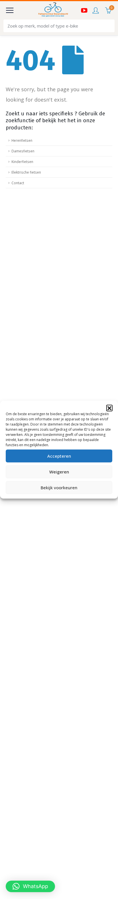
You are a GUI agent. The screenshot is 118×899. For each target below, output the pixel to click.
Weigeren (59, 472)
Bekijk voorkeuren (59, 487)
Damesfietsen (22, 151)
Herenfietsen (21, 140)
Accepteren (59, 456)
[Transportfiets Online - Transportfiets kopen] (52, 10)
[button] (109, 408)
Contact (17, 182)
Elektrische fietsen (26, 172)
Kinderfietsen (22, 161)
